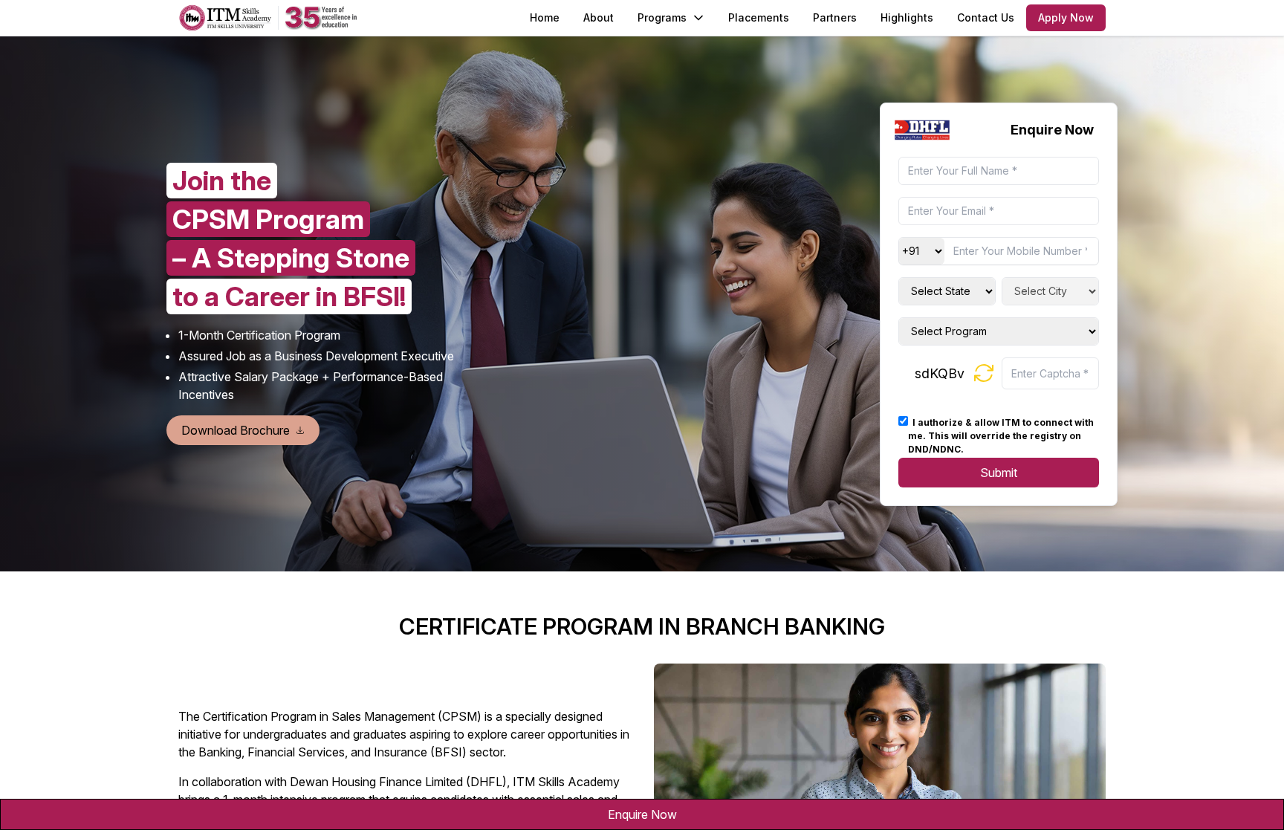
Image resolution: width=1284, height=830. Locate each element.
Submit (998, 472)
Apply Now (1066, 17)
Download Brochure (235, 430)
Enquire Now (642, 814)
